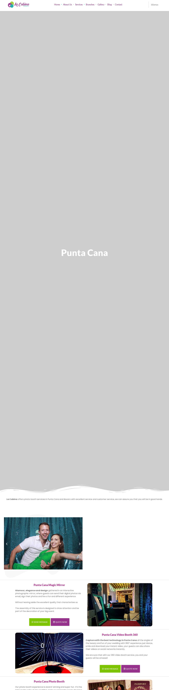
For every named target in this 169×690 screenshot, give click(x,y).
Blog (109, 4)
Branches (90, 4)
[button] (6, 543)
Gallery (101, 4)
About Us (67, 4)
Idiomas (154, 4)
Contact (118, 4)
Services (79, 4)
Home (57, 4)
